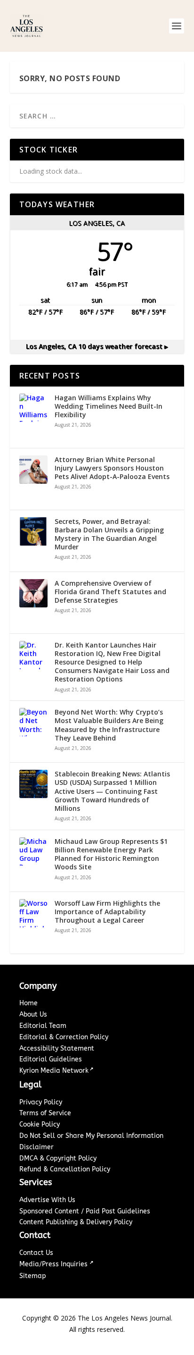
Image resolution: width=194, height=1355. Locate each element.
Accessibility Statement (56, 1048)
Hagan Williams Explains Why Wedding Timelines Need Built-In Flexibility (108, 406)
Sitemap (32, 1276)
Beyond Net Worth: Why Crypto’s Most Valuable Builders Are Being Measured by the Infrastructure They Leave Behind (109, 725)
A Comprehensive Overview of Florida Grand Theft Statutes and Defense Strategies (110, 592)
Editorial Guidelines (50, 1059)
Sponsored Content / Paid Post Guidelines (84, 1211)
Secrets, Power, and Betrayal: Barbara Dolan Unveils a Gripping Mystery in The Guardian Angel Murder (109, 534)
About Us (33, 1014)
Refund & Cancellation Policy (64, 1169)
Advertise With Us (47, 1200)
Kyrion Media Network (54, 1071)
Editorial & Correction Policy (63, 1037)
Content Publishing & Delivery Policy (75, 1222)
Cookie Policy (39, 1124)
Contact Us (36, 1253)
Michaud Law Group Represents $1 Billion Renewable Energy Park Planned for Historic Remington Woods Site (111, 854)
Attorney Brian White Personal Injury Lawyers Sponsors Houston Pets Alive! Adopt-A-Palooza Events (112, 468)
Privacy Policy (40, 1102)
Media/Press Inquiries (54, 1264)
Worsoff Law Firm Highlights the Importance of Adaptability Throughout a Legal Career (107, 912)
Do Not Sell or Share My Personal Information (91, 1136)
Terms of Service (45, 1113)
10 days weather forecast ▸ (97, 346)
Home (28, 1003)
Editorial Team (42, 1026)
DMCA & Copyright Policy (58, 1158)
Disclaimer (36, 1147)
